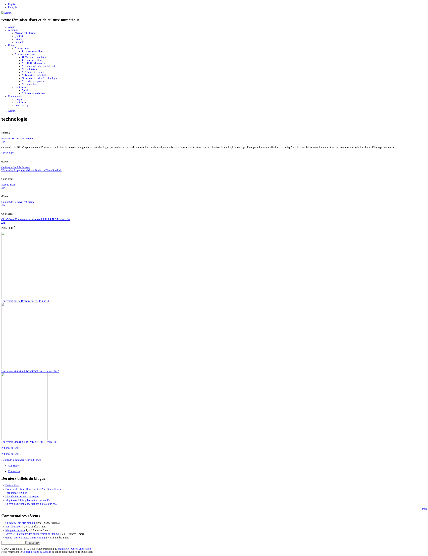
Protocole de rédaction (33, 93)
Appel (24, 90)
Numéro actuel (22, 48)
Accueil (12, 27)
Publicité (19, 42)
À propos (13, 30)
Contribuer (20, 87)
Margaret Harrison (15, 530)
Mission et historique (26, 33)
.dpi (3, 141)
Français (12, 7)
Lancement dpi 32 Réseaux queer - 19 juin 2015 (26, 301)
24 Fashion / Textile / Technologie (39, 78)
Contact (19, 36)
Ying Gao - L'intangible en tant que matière (28, 500)
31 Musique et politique (33, 57)
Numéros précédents (25, 54)
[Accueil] (6, 12)
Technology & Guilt (16, 492)
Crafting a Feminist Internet (15, 167)
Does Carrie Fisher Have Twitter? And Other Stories (33, 489)
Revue (11, 45)
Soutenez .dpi (22, 105)
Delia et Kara (12, 485)
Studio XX (63, 548)
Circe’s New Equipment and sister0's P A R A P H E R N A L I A (35, 219)
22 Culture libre (29, 84)
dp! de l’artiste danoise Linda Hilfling (25, 537)
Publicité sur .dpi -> (11, 447)
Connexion (14, 471)
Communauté (15, 96)
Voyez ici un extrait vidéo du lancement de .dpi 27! (32, 533)
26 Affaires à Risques (32, 72)
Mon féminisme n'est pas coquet (22, 496)
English (12, 4)
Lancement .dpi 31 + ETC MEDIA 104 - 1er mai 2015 (30, 371)
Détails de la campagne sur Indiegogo (21, 459)
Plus (424, 508)
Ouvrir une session (81, 548)
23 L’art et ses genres (32, 81)
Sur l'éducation (13, 526)
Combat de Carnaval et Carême (17, 202)
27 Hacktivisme (29, 69)
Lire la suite (7, 152)
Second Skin (8, 184)
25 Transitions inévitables (34, 75)
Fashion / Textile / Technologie (17, 138)
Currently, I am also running (20, 522)
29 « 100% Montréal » (33, 63)
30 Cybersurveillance (32, 60)
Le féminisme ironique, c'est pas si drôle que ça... (31, 503)
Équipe (18, 39)
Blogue (18, 99)
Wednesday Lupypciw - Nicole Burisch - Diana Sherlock (31, 170)
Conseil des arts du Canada (36, 551)
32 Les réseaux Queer (32, 51)
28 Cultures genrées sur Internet (38, 66)
